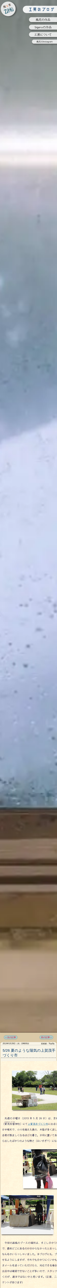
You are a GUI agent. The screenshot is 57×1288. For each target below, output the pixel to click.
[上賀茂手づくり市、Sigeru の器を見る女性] (27, 1234)
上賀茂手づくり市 (38, 1123)
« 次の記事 (10, 1037)
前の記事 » (46, 1037)
